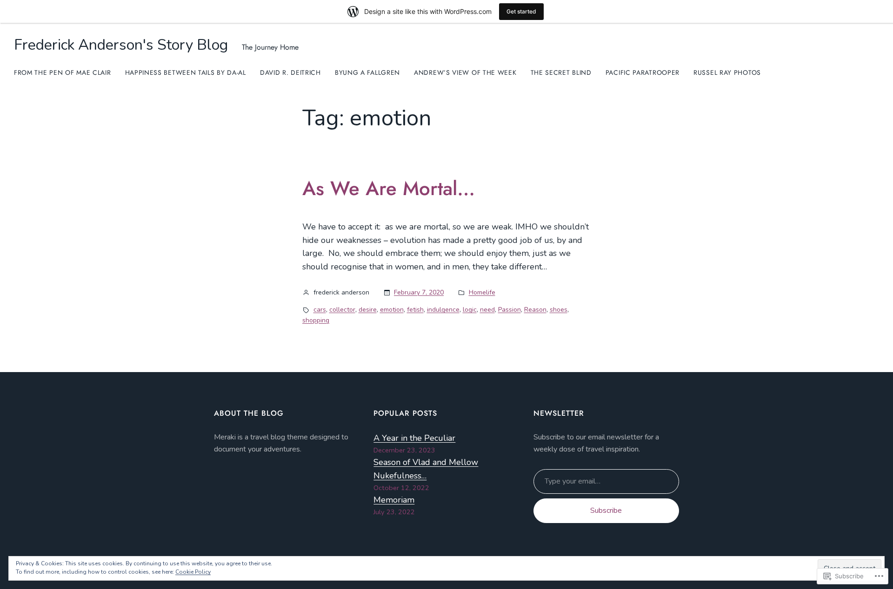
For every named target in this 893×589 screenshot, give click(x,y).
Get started (521, 11)
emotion (392, 309)
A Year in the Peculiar (414, 438)
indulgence (443, 309)
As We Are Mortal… (388, 188)
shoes (558, 309)
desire (368, 309)
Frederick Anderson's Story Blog (121, 45)
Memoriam (393, 499)
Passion (509, 309)
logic (470, 309)
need (487, 309)
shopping (315, 320)
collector (342, 309)
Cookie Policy (193, 572)
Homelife (482, 292)
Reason (535, 309)
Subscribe (606, 510)
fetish (415, 309)
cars (319, 309)
